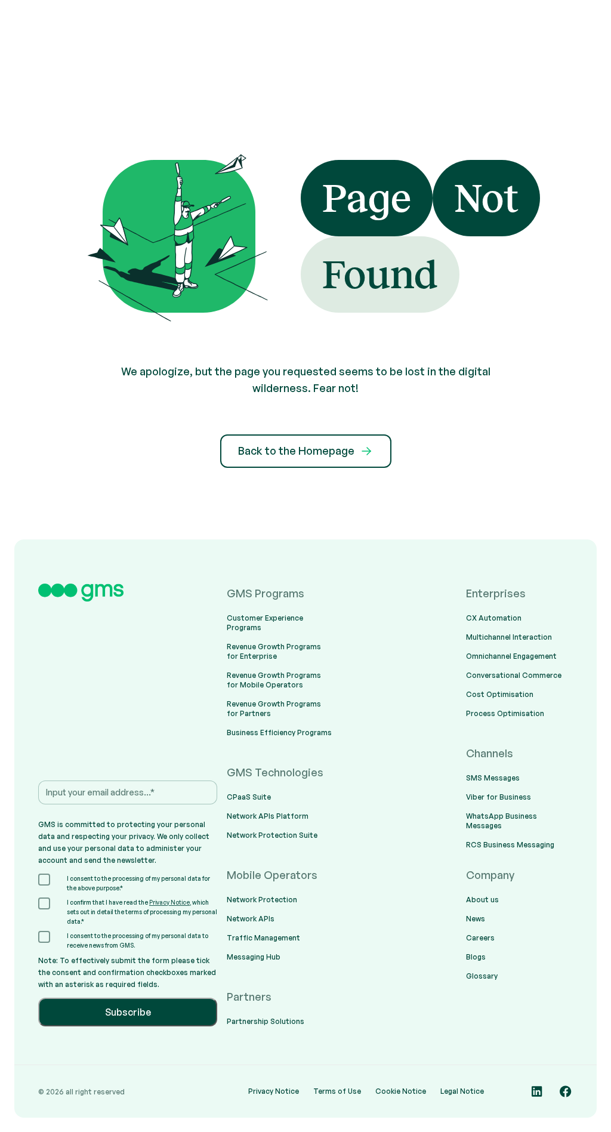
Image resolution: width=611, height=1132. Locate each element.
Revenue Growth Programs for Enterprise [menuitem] (274, 651)
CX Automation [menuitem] (493, 617)
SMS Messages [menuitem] (493, 777)
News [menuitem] (475, 918)
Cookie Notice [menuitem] (400, 1091)
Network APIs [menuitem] (250, 918)
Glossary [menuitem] (482, 975)
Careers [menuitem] (480, 937)
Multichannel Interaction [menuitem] (509, 637)
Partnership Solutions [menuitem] (265, 1021)
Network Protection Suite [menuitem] (272, 835)
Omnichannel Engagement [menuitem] (511, 656)
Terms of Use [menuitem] (337, 1091)
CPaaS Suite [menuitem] (249, 796)
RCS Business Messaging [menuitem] (510, 844)
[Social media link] (537, 1091)
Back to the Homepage (296, 450)
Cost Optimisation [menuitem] (499, 694)
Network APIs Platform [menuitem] (267, 816)
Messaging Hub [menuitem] (253, 956)
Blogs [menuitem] (476, 956)
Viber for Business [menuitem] (498, 796)
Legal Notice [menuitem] (462, 1091)
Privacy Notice (169, 902)
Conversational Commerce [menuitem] (513, 675)
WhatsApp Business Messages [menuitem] (501, 821)
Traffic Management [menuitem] (263, 937)
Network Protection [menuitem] (262, 899)
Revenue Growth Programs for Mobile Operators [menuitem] (274, 680)
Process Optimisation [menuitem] (505, 713)
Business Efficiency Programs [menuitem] (279, 732)
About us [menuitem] (482, 899)
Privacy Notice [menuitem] (273, 1091)
